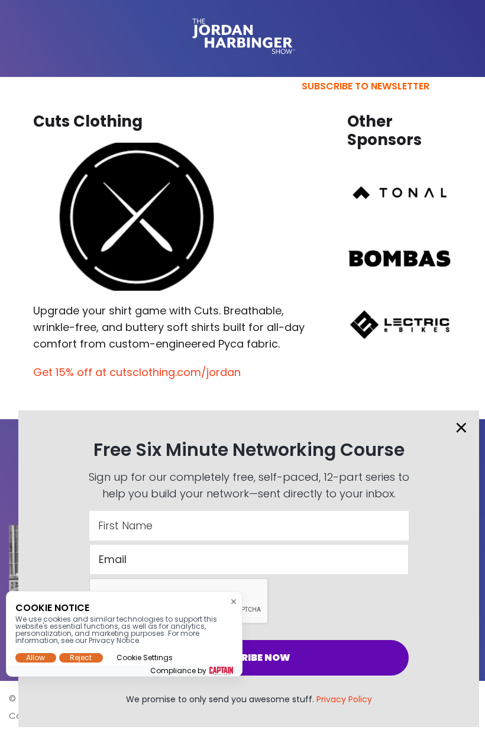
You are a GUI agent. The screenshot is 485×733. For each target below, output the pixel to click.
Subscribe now (248, 657)
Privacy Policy (344, 699)
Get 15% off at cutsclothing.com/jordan (137, 372)
